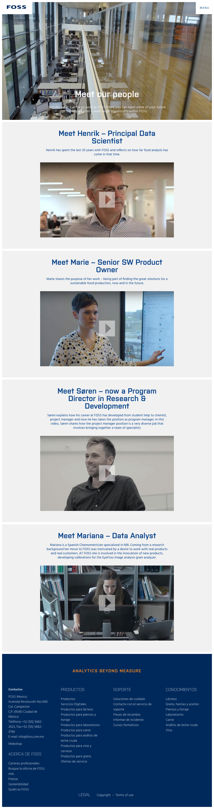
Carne (170, 720)
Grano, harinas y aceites (182, 704)
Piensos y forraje (177, 709)
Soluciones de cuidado (129, 699)
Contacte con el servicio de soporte (132, 707)
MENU (204, 8)
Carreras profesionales (23, 763)
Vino (169, 730)
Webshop (15, 743)
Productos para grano (76, 756)
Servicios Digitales (73, 704)
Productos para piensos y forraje (78, 717)
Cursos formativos (126, 725)
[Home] (16, 7)
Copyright (104, 795)
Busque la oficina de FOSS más (26, 771)
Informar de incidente (128, 720)
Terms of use (124, 795)
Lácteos (171, 699)
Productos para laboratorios (80, 725)
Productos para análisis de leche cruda (79, 738)
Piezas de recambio (126, 714)
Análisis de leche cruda (182, 725)
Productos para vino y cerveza (76, 748)
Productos (68, 699)
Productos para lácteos (77, 709)
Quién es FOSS (18, 789)
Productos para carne (76, 730)
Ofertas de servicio (74, 761)
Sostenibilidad (18, 784)
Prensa (13, 779)
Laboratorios (174, 714)
